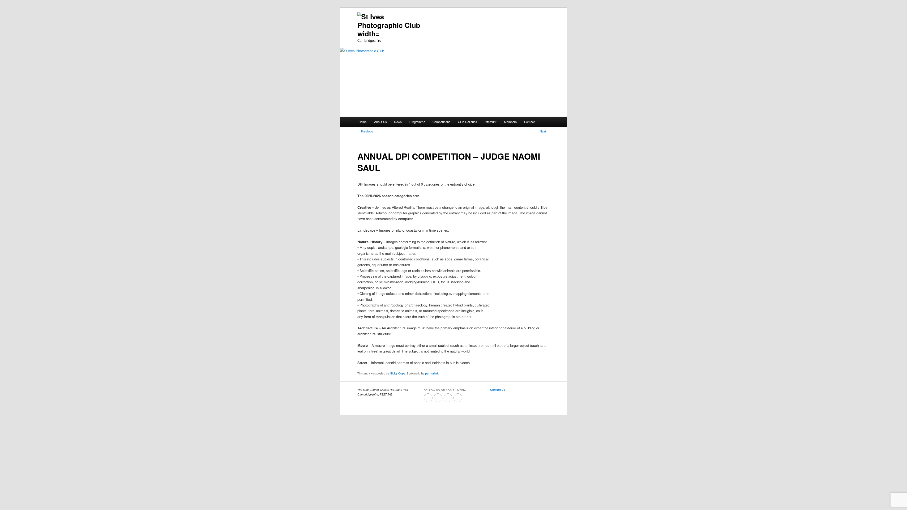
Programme (417, 121)
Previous (365, 131)
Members (510, 121)
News (398, 121)
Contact (529, 121)
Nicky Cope (397, 373)
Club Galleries (467, 121)
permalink (432, 373)
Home (363, 121)
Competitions (441, 121)
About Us (380, 121)
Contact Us (497, 389)
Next (545, 131)
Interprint (490, 121)
